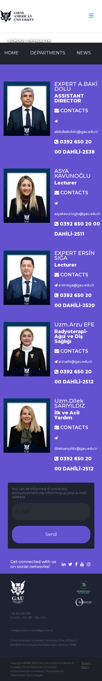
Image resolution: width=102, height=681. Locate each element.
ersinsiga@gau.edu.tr (76, 285)
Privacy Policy (85, 664)
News (84, 52)
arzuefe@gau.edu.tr (75, 362)
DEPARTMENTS (47, 52)
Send (51, 534)
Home (11, 52)
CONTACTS (73, 110)
